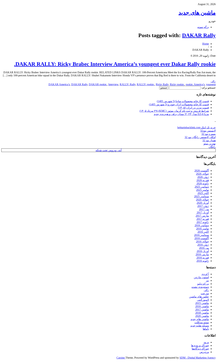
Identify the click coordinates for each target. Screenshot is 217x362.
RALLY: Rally (127, 84)
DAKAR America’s (59, 84)
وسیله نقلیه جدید (199, 325)
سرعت (205, 293)
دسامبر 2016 (202, 225)
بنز (207, 280)
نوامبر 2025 (202, 189)
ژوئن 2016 (203, 244)
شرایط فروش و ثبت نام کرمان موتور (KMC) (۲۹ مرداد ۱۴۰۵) (174, 110)
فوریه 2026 (202, 180)
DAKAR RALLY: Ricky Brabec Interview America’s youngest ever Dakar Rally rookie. (115, 64)
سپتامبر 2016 (201, 235)
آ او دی (205, 274)
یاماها (206, 328)
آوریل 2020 (203, 202)
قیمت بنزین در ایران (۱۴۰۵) (193, 107)
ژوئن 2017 (203, 206)
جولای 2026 (202, 173)
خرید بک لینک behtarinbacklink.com (196, 127)
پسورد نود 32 (208, 133)
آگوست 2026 (201, 170)
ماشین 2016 (202, 306)
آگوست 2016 (201, 238)
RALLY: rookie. (145, 84)
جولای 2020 (202, 199)
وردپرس (204, 351)
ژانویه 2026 (202, 183)
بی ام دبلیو (203, 283)
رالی (213, 81)
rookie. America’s (195, 84)
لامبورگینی (203, 299)
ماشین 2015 (202, 303)
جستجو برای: (208, 87)
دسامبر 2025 (202, 186)
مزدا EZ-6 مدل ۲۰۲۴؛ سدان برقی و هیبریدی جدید (181, 114)
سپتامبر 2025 (201, 196)
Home (205, 43)
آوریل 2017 (203, 212)
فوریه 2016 (202, 257)
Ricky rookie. (177, 84)
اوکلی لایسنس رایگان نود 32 (200, 137)
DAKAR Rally (199, 35)
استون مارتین (201, 277)
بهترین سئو (210, 143)
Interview (113, 84)
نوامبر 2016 (202, 228)
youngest (211, 84)
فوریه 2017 (202, 218)
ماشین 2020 (202, 316)
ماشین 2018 (202, 312)
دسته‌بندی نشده (200, 286)
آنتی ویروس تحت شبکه (109, 150)
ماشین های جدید (197, 12)
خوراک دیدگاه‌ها (200, 348)
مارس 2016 (202, 254)
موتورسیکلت (201, 322)
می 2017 (204, 209)
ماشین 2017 (202, 309)
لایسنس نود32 (208, 130)
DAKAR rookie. (98, 84)
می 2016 (204, 247)
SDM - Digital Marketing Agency (198, 357)
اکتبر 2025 (203, 193)
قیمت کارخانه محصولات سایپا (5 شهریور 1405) (183, 101)
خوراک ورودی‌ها (200, 345)
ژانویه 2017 (202, 222)
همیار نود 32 (209, 140)
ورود (206, 342)
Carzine (120, 357)
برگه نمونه (203, 27)
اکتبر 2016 (203, 231)
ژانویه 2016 (202, 260)
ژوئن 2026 (203, 177)
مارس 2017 (202, 215)
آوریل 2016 (203, 251)
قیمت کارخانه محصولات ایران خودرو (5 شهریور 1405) (179, 104)
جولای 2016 (202, 241)
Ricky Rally (162, 84)
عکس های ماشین (199, 296)
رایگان (212, 146)
